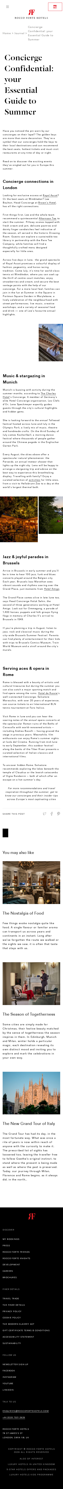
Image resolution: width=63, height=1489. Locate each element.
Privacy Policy (12, 1311)
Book (55, 7)
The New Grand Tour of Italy (29, 1123)
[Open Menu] (7, 7)
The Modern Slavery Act (18, 1324)
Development (11, 1264)
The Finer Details (14, 1305)
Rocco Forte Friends (16, 1252)
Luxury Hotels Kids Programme (31, 1474)
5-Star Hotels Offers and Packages (31, 1469)
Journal (19, 33)
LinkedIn (8, 1390)
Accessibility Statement (18, 1337)
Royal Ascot (50, 195)
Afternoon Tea (48, 218)
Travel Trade (11, 1298)
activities (34, 479)
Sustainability (12, 1343)
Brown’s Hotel (47, 202)
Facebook (9, 1370)
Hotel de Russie (48, 693)
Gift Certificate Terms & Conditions (26, 1330)
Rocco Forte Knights (16, 1258)
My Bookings (11, 1239)
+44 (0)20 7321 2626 (14, 1417)
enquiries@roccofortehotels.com (26, 1411)
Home (7, 33)
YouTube (8, 1383)
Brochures (10, 1277)
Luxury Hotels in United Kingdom (31, 1464)
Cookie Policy (12, 1317)
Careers (8, 1271)
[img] (31, 882)
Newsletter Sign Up (15, 1364)
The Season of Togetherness (29, 1014)
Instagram (9, 1377)
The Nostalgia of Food (23, 913)
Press (6, 1245)
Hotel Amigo (51, 588)
